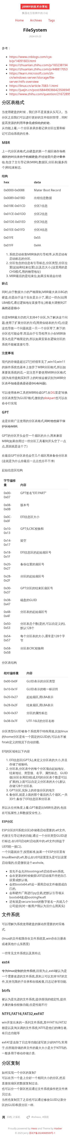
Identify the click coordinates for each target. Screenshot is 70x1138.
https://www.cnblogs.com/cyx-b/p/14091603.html (30, 59)
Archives (36, 20)
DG (53, 392)
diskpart (49, 398)
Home (19, 20)
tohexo (37, 1117)
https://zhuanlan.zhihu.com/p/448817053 (38, 69)
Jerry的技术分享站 (35, 6)
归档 (9, 1117)
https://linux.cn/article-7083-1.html (33, 86)
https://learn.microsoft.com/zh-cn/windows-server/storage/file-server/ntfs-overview (32, 77)
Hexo (34, 1128)
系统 (46, 1117)
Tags (51, 20)
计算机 (16, 1117)
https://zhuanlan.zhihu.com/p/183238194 (38, 65)
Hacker (58, 1128)
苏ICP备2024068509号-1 (42, 1133)
